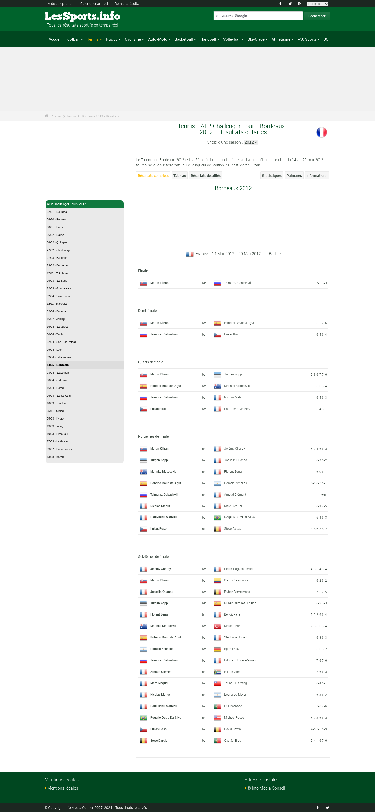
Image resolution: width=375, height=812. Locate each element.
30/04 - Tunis (55, 334)
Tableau (179, 175)
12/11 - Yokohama (58, 273)
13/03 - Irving (55, 426)
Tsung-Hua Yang (235, 683)
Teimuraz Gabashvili (238, 283)
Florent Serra (233, 471)
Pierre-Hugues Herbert (239, 569)
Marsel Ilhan (232, 626)
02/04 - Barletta (56, 311)
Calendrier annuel (94, 3)
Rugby (112, 39)
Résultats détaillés (206, 175)
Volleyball (231, 39)
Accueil (55, 39)
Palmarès (294, 175)
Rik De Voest (232, 672)
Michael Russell (234, 717)
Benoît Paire (232, 614)
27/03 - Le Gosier (58, 441)
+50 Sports (307, 39)
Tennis (93, 39)
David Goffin (232, 729)
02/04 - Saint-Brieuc (59, 296)
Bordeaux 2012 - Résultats (100, 116)
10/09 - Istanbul (56, 403)
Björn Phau (231, 649)
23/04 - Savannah (58, 372)
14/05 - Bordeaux (58, 364)
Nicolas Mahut (234, 397)
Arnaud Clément (235, 494)
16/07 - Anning (56, 319)
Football (72, 39)
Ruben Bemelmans (237, 591)
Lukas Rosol (232, 334)
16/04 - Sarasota (57, 326)
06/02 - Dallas (55, 234)
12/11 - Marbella (57, 303)
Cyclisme (133, 39)
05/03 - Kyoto (55, 418)
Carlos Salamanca (236, 580)
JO (326, 39)
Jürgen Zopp (233, 374)
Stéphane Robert (235, 637)
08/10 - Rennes (56, 219)
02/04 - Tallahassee (59, 357)
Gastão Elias (232, 740)
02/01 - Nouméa (57, 211)
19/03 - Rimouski (57, 433)
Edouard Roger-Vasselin (240, 660)
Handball (208, 39)
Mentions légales (62, 788)
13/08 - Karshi (55, 456)
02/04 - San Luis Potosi (61, 341)
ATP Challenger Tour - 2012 (66, 204)
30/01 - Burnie (55, 227)
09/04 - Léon (54, 349)
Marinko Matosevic (237, 386)
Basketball (183, 39)
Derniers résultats (128, 3)
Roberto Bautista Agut (239, 323)
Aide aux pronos (60, 3)
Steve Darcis (232, 528)
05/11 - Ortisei (55, 410)
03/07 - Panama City (59, 449)
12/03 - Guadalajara (59, 288)
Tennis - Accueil (58, 193)
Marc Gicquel (233, 506)
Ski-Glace (256, 39)
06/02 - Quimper (57, 242)
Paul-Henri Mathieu (237, 409)
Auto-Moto (157, 39)
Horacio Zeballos (235, 483)
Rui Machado (233, 706)
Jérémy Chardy (234, 448)
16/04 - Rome (55, 387)
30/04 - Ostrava (57, 380)
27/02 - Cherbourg (58, 250)
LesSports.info (64, 16)
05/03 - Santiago (57, 280)
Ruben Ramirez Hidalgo (240, 603)
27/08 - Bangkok (57, 257)
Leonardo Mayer (235, 694)
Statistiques (272, 175)
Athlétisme (281, 39)
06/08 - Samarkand (59, 395)
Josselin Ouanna (235, 460)
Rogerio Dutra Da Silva (239, 517)
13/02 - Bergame (57, 265)
